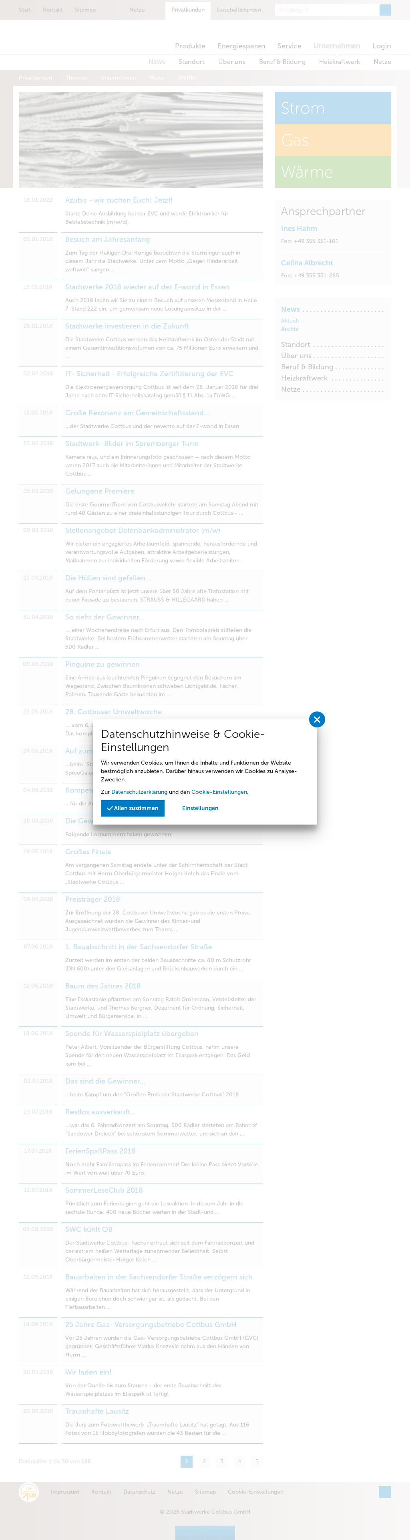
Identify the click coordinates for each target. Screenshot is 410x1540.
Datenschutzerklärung (139, 792)
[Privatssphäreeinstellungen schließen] (317, 719)
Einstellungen (200, 808)
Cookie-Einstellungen (219, 792)
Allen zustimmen (136, 808)
